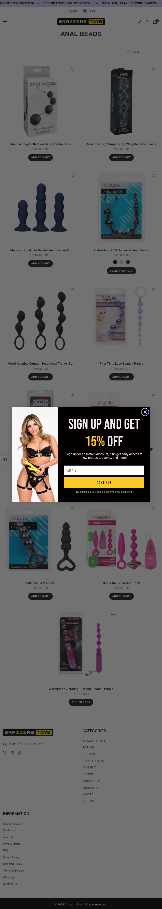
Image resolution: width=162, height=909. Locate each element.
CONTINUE (104, 482)
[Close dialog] (145, 412)
